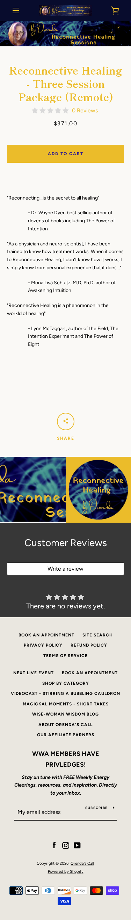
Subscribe (96, 808)
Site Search (97, 635)
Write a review (65, 568)
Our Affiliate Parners (65, 734)
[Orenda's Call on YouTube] (77, 845)
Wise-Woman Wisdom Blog (65, 714)
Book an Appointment (46, 635)
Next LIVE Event (33, 672)
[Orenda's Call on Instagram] (65, 845)
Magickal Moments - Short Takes (66, 704)
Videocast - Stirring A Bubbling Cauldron (65, 693)
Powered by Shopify (65, 871)
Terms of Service (65, 655)
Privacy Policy (43, 645)
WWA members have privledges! (65, 759)
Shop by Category (65, 683)
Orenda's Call (82, 863)
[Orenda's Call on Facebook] (54, 845)
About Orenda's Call (65, 724)
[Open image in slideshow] (65, 34)
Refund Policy (89, 645)
